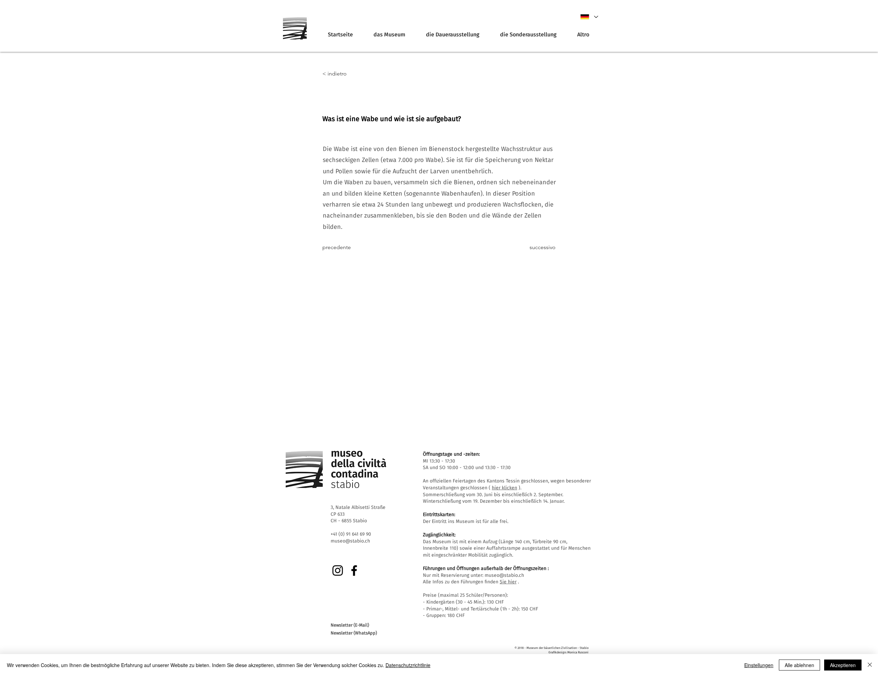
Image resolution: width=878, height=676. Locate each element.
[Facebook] (354, 570)
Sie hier (508, 582)
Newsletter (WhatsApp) (354, 633)
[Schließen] (870, 665)
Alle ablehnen (799, 665)
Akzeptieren (843, 665)
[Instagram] (338, 570)
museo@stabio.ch (504, 575)
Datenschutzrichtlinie (407, 665)
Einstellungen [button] (758, 665)
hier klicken (504, 488)
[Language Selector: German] (589, 16)
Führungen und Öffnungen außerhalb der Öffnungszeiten (484, 568)
